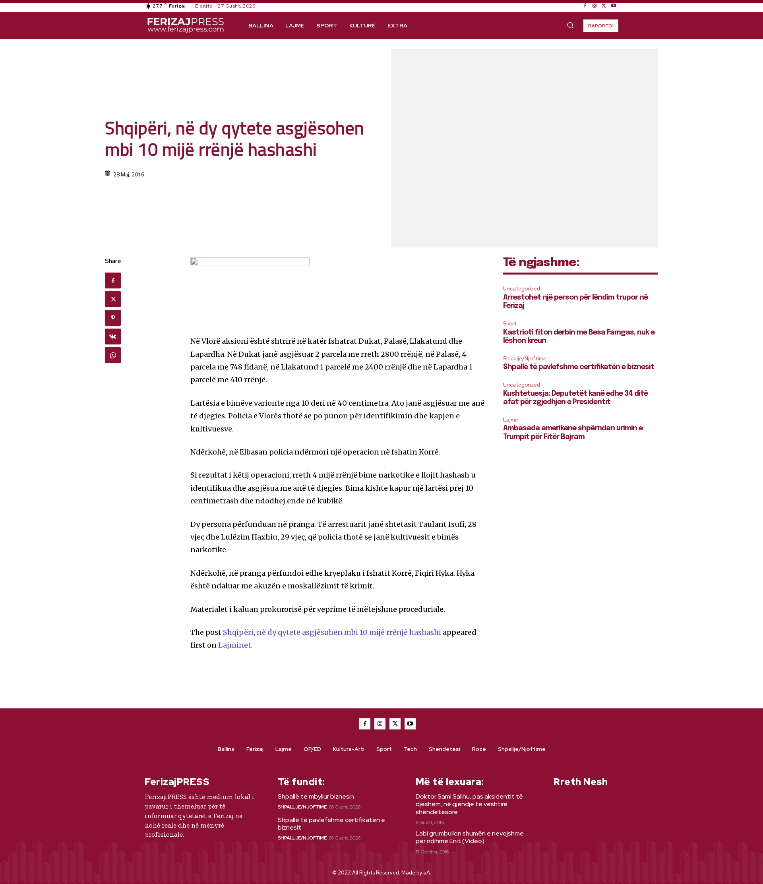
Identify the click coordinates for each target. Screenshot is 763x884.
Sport (510, 323)
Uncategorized (521, 288)
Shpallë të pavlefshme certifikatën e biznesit (578, 367)
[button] (570, 25)
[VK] (113, 336)
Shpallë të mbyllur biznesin (316, 796)
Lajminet (234, 645)
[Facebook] (585, 6)
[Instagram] (594, 6)
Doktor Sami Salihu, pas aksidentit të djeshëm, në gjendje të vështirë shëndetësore (469, 804)
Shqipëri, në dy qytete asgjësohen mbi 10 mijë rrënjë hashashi (332, 632)
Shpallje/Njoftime (524, 358)
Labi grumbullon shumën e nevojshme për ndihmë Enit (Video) (470, 837)
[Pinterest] (113, 318)
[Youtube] (613, 6)
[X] (604, 6)
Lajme (510, 419)
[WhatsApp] (113, 355)
